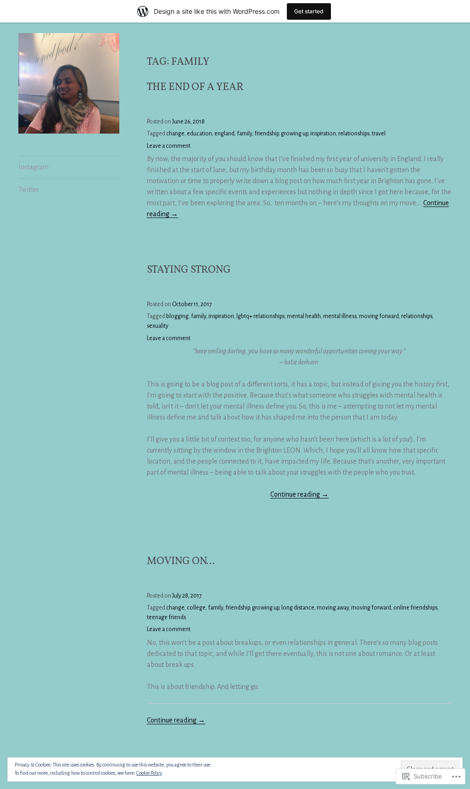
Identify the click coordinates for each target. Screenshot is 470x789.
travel (379, 133)
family (244, 133)
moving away (333, 607)
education (199, 133)
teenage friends (166, 617)
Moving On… (182, 561)
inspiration (323, 133)
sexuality (157, 326)
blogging (177, 316)
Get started (309, 11)
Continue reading (299, 494)
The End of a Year (195, 87)
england (224, 133)
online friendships (415, 607)
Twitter (28, 189)
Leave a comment (168, 146)
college (196, 607)
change (175, 133)
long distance (297, 607)
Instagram (33, 167)
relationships (353, 133)
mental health (304, 316)
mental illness (340, 316)
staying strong (189, 270)
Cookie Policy (149, 773)
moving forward (379, 316)
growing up (294, 133)
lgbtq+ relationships (260, 316)
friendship (266, 133)
